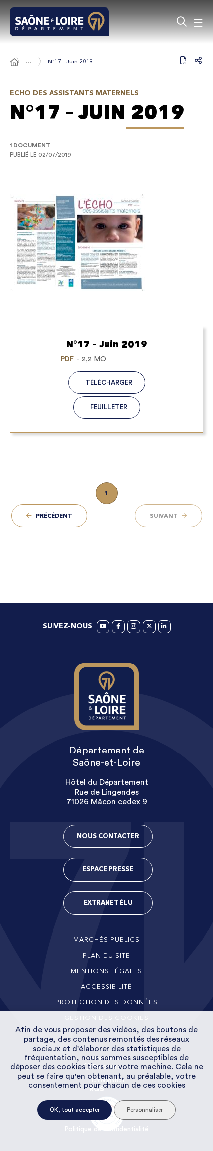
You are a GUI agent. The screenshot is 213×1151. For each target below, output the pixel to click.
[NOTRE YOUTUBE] (103, 626)
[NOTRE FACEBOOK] (118, 626)
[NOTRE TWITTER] (149, 626)
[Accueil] (14, 62)
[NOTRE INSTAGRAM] (133, 626)
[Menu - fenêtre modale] (198, 21)
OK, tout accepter (75, 1110)
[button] (106, 242)
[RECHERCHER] (181, 21)
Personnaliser (145, 1110)
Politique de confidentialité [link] (106, 1129)
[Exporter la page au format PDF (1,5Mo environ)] (184, 60)
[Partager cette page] (198, 60)
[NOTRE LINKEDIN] (164, 626)
